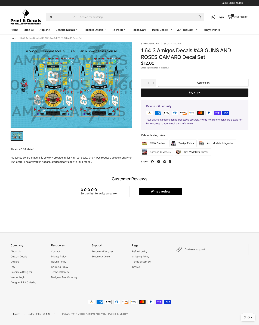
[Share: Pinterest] (164, 161)
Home (13, 38)
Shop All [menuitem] (29, 29)
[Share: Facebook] (152, 161)
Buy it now (195, 92)
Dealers (15, 261)
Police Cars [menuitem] (139, 29)
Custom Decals (19, 256)
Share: (144, 161)
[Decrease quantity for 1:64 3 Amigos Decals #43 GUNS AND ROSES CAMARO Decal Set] (143, 83)
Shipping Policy (59, 266)
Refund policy (139, 251)
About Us (16, 251)
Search (136, 266)
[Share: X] (158, 161)
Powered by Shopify (117, 313)
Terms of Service (60, 271)
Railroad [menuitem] (117, 29)
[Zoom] (125, 48)
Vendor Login (18, 277)
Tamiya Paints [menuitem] (211, 29)
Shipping (145, 68)
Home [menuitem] (14, 29)
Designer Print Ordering (23, 282)
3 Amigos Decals (150, 43)
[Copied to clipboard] (170, 161)
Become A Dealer (101, 256)
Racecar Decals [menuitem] (94, 29)
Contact (55, 251)
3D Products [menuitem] (185, 29)
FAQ (13, 266)
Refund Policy (58, 261)
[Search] (199, 17)
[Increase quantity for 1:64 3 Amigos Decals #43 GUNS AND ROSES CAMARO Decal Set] (153, 83)
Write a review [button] (160, 191)
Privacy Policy (59, 256)
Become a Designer (21, 271)
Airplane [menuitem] (44, 29)
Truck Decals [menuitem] (160, 29)
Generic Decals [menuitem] (65, 29)
